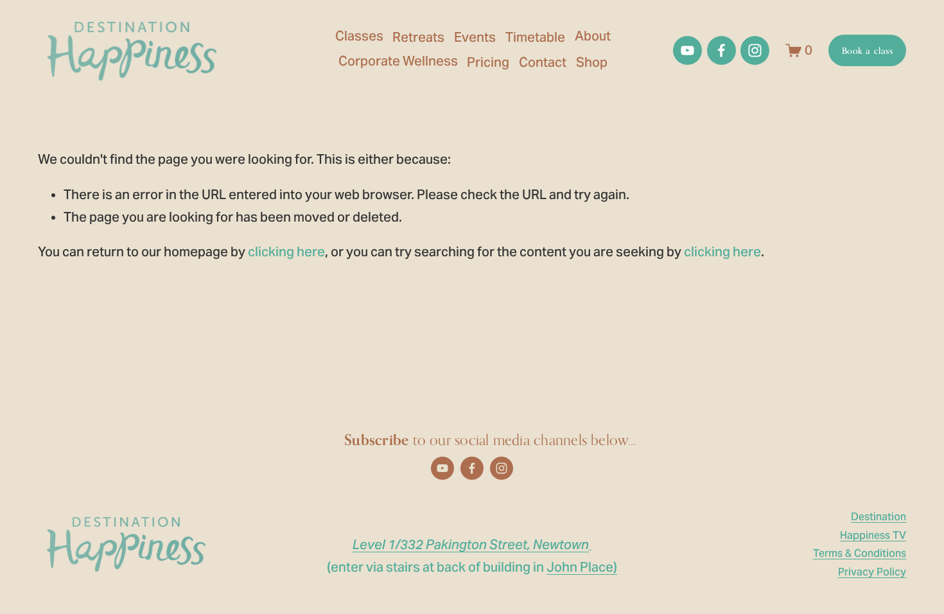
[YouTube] (687, 50)
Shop (591, 63)
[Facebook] (721, 50)
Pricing (488, 63)
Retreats (418, 38)
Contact (542, 63)
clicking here (286, 252)
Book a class (867, 50)
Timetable (535, 38)
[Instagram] (754, 50)
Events (475, 38)
